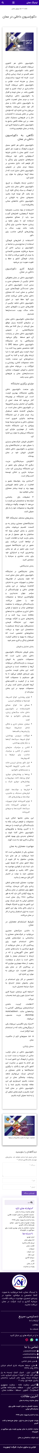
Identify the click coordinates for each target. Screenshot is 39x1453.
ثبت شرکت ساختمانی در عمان (28, 1437)
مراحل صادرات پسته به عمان (24, 1211)
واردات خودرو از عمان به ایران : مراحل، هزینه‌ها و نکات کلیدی (22, 1223)
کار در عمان (30, 1263)
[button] (3, 2)
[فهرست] (13, 2)
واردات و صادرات (28, 1266)
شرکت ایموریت (9, 1447)
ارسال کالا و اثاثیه (28, 1243)
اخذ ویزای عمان (29, 1240)
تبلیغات (31, 1248)
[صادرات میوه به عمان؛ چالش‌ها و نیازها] (19, 1117)
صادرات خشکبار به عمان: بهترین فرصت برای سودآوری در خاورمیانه (19, 1229)
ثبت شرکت (30, 1251)
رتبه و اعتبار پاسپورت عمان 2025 (23, 1219)
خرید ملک (31, 1254)
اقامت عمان (30, 1245)
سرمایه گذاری (29, 1257)
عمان (32, 1260)
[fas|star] (36, 1339)
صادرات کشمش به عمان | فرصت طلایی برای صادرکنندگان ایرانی (21, 1215)
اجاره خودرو (30, 1237)
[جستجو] (31, 1202)
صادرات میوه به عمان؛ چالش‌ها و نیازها (21, 1137)
